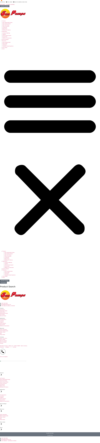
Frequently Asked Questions (7, 46)
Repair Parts (4, 28)
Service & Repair (5, 39)
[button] (50, 149)
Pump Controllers (5, 26)
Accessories (4, 27)
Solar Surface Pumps (6, 23)
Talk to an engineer (4, 356)
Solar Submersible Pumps (7, 22)
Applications (4, 31)
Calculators (4, 44)
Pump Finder (4, 43)
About (3, 48)
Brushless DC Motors (6, 30)
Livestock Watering (6, 33)
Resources (4, 40)
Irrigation (4, 34)
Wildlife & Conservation (7, 38)
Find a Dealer (4, 47)
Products (4, 20)
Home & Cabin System (6, 35)
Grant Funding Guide (6, 42)
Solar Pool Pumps (5, 25)
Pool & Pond (4, 36)
